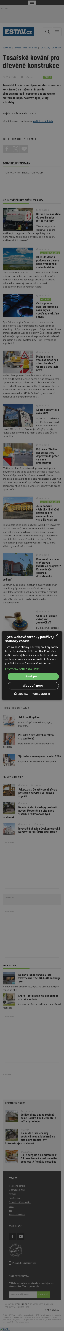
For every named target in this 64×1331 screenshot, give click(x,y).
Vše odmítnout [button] (33, 685)
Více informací (44, 663)
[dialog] (32, 665)
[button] (32, 668)
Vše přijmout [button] (33, 676)
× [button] (56, 635)
